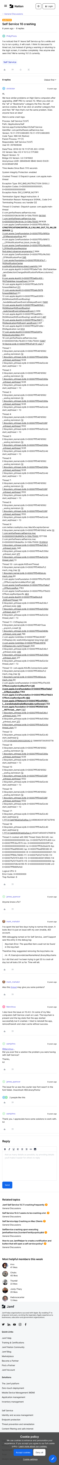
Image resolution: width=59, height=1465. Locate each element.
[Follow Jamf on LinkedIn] (8, 1324)
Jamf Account (8, 1370)
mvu (12, 1264)
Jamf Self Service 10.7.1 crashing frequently (23, 1204)
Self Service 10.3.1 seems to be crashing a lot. (24, 1213)
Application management (13, 1397)
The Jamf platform (10, 1383)
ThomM (13, 1281)
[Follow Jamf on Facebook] (25, 1324)
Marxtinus (11, 1007)
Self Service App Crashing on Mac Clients (22, 1221)
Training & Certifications (13, 1342)
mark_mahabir (13, 921)
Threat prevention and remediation (18, 1424)
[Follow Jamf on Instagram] (20, 1324)
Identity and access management (17, 1415)
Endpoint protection (11, 1419)
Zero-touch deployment (13, 1388)
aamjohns (10, 1043)
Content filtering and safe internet (17, 1428)
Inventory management (13, 1401)
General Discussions (13, 14)
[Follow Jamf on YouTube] (14, 1324)
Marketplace (8, 1356)
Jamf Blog (6, 1351)
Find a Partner (8, 1365)
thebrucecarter (17, 1297)
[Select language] (38, 6)
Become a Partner (10, 1361)
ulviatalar (10, 88)
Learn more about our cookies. (33, 1446)
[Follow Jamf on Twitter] (3, 1324)
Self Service (9, 62)
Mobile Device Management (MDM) (18, 1392)
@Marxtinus (7, 1049)
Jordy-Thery (16, 1289)
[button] (5, 7)
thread (14, 987)
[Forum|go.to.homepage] (16, 6)
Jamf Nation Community (13, 1347)
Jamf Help (6, 1338)
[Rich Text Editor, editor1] (29, 1166)
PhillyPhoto (11, 36)
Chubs (13, 1272)
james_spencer (13, 896)
